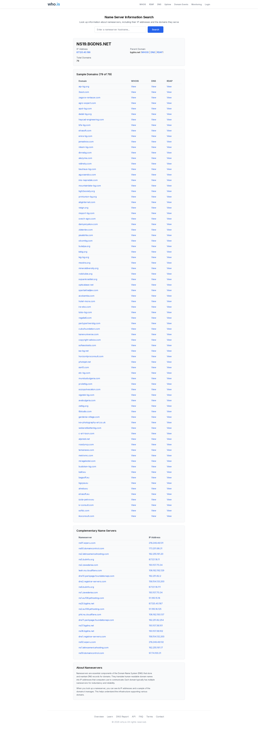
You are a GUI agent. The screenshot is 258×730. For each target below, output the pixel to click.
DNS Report (122, 716)
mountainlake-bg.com (90, 185)
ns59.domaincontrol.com (91, 653)
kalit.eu (82, 472)
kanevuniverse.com (88, 334)
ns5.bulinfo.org (86, 559)
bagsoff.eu (84, 477)
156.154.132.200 (156, 636)
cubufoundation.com (89, 328)
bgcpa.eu (83, 483)
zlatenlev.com (86, 229)
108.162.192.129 (156, 570)
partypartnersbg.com (89, 323)
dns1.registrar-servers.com (92, 636)
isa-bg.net (84, 350)
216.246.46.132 (156, 642)
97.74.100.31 (155, 653)
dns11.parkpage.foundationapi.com (96, 620)
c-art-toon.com (86, 433)
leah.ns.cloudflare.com (90, 570)
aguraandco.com (87, 174)
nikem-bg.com (86, 147)
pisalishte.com (86, 235)
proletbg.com (85, 384)
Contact (160, 716)
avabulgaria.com (87, 400)
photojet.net (85, 362)
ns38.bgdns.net (86, 631)
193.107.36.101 (156, 625)
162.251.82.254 (156, 620)
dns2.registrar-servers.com (92, 581)
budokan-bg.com (87, 466)
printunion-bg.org (88, 196)
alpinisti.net (84, 439)
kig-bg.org (84, 257)
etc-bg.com (84, 373)
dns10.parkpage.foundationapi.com (96, 576)
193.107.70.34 (156, 565)
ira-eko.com (85, 306)
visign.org (83, 207)
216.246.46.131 (156, 543)
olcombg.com (85, 240)
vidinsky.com (85, 163)
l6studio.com (85, 411)
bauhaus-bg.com (87, 169)
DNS (159, 4)
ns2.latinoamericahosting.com (94, 554)
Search (155, 29)
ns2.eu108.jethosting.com (91, 609)
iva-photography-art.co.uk (92, 422)
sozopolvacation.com (89, 389)
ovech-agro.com (87, 218)
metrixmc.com (86, 455)
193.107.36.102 (156, 631)
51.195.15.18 (154, 598)
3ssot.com (84, 92)
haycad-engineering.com (91, 119)
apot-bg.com (85, 108)
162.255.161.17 (156, 647)
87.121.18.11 (154, 559)
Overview (99, 716)
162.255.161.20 (156, 554)
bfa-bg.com (84, 125)
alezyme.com (85, 158)
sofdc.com (84, 510)
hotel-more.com (87, 301)
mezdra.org (84, 262)
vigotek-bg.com (86, 395)
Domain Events (181, 4)
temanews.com (86, 450)
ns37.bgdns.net (86, 625)
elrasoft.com (85, 130)
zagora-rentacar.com (89, 97)
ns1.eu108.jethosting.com (91, 598)
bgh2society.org (87, 191)
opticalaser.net (86, 284)
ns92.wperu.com (87, 642)
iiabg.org (83, 251)
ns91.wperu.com (87, 543)
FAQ (141, 716)
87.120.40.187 (156, 603)
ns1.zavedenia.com (88, 592)
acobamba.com (86, 295)
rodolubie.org (85, 273)
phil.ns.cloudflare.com (90, 614)
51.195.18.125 (155, 609)
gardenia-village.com (89, 417)
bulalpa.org (84, 246)
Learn (110, 716)
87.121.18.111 (155, 587)
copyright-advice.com (90, 339)
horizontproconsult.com (91, 356)
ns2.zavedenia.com (88, 565)
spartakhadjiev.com (88, 290)
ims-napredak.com (88, 180)
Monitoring (196, 4)
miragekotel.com (87, 461)
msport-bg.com (86, 213)
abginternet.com (87, 202)
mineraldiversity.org (88, 268)
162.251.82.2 (155, 576)
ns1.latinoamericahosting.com (93, 647)
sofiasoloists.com (87, 345)
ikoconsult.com (86, 516)
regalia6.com (85, 317)
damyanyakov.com (88, 224)
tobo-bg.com (85, 312)
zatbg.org (83, 406)
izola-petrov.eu (86, 499)
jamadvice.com (86, 141)
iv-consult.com (86, 505)
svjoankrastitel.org (88, 279)
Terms (149, 716)
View (133, 86)
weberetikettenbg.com (90, 428)
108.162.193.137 (156, 614)
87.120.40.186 (83, 52)
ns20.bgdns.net (86, 603)
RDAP (151, 4)
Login (207, 4)
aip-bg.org (84, 86)
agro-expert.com (87, 103)
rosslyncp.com (86, 444)
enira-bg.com (85, 136)
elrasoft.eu (84, 494)
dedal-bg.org (85, 114)
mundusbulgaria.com (89, 378)
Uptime (167, 4)
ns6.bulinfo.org (86, 587)
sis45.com (84, 367)
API (134, 716)
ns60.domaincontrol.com (91, 548)
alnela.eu (83, 488)
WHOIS (142, 4)
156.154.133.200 (156, 581)
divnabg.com (85, 152)
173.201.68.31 (155, 548)
